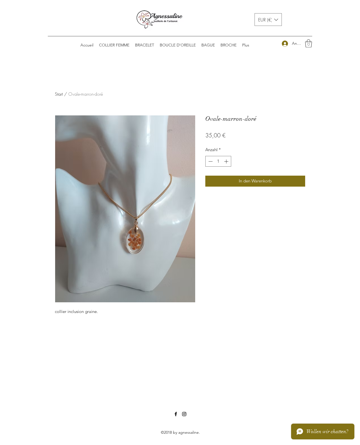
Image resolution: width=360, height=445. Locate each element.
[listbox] (268, 19)
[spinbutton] (218, 161)
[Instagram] (184, 414)
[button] (268, 19)
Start (59, 94)
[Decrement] (210, 161)
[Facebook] (176, 414)
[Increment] (227, 161)
